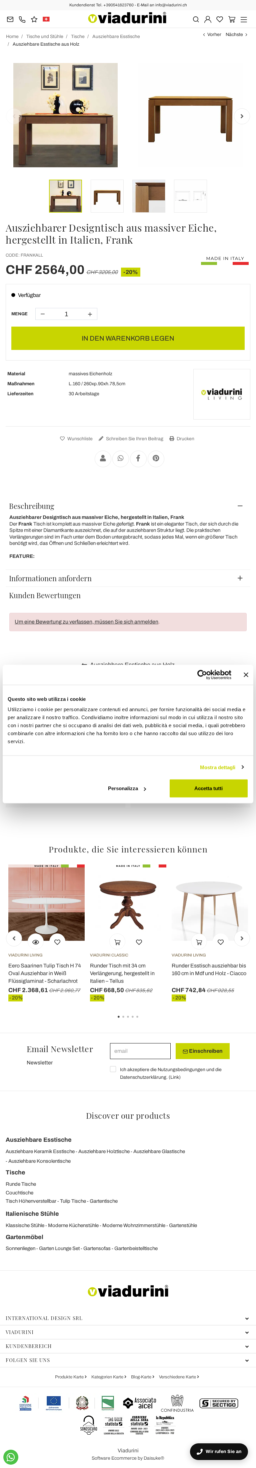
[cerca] (195, 19)
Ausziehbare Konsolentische (39, 1161)
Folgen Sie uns (28, 1360)
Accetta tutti (208, 788)
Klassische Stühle (25, 1225)
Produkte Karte (70, 1377)
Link (174, 1077)
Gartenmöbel (24, 1237)
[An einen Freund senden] (103, 459)
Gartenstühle (183, 1225)
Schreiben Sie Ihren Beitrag (134, 438)
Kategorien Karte (107, 1377)
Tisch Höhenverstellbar (31, 1201)
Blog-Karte (141, 1377)
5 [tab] (143, 1021)
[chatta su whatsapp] (10, 1457)
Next (242, 116)
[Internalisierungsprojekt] (67, 1403)
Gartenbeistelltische (136, 1248)
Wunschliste (79, 438)
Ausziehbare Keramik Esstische (40, 1151)
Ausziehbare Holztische (104, 1151)
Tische (15, 1172)
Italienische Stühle (32, 1213)
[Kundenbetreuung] (22, 19)
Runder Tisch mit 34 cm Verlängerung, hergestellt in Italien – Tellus (122, 973)
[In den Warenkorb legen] (117, 941)
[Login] (207, 19)
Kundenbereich (29, 1346)
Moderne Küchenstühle (73, 1225)
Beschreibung (31, 506)
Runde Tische (21, 1184)
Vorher (214, 34)
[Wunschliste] (57, 941)
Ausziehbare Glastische (159, 1151)
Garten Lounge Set (59, 1248)
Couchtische (19, 1192)
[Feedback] (34, 19)
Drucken (185, 438)
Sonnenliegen (20, 1248)
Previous (14, 116)
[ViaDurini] (127, 17)
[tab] (128, 506)
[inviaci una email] (10, 19)
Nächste (234, 34)
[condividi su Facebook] (138, 459)
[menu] (243, 19)
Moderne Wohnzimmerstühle (133, 1225)
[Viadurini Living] (222, 394)
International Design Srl (44, 1318)
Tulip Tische (73, 1201)
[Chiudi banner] (246, 674)
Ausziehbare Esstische (39, 1139)
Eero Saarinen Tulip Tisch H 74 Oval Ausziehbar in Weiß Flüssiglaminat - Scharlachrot (44, 973)
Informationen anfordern (50, 578)
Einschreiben (205, 1051)
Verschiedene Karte (178, 1377)
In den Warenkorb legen (128, 338)
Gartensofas (97, 1248)
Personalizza (123, 788)
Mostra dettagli (218, 767)
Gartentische (104, 1201)
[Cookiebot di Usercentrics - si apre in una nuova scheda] (202, 675)
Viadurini (20, 1332)
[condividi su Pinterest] (156, 459)
